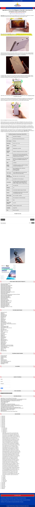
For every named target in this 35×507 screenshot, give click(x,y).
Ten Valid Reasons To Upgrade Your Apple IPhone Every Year (10, 404)
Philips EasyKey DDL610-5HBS (5, 288)
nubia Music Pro (3, 318)
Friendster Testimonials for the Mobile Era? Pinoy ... (10, 461)
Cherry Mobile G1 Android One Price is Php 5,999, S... (10, 460)
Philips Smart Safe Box (4, 298)
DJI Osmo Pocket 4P (4, 355)
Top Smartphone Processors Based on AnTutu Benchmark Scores (11, 407)
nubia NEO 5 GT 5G (4, 315)
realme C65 (2, 328)
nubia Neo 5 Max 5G (4, 312)
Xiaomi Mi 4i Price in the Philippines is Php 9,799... (10, 472)
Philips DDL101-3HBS (4, 301)
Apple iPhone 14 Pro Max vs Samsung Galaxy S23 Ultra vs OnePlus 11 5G (12, 408)
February (4, 480)
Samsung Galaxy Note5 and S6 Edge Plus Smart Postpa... (11, 455)
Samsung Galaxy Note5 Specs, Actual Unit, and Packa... (10, 459)
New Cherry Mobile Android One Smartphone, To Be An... (11, 463)
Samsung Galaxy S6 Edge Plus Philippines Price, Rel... (10, 453)
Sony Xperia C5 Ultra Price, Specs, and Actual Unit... (10, 474)
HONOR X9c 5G (3, 321)
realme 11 (2, 349)
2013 (2, 483)
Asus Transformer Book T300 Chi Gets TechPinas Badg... (11, 452)
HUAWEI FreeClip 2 (4, 357)
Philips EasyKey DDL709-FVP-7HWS (6, 306)
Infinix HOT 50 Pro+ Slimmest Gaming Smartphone (8, 323)
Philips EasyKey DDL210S (5, 304)
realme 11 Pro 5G (3, 348)
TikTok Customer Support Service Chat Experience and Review (10, 400)
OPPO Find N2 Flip (4, 410)
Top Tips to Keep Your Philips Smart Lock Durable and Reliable (10, 294)
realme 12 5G (3, 332)
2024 (2, 418)
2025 (2, 417)
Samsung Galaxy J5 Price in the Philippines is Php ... (10, 462)
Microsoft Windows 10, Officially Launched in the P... (10, 470)
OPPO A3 (2, 325)
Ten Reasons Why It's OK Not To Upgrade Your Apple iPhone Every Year (12, 405)
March (4, 479)
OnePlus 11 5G (3, 341)
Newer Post (3, 219)
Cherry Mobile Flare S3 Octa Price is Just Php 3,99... (10, 456)
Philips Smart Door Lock (4, 299)
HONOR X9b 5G (3, 337)
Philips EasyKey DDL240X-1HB (5, 291)
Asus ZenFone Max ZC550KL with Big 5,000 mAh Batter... (11, 467)
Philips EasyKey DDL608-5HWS (6, 297)
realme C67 (2, 338)
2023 (2, 419)
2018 (2, 424)
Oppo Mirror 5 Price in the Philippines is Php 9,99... (10, 457)
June (3, 476)
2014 (2, 482)
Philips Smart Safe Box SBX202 (5, 290)
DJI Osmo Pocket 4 (3, 356)
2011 (2, 485)
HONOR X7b (3, 335)
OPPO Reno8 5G (3, 343)
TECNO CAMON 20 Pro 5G (5, 347)
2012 (2, 484)
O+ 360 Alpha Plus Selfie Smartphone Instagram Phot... (10, 465)
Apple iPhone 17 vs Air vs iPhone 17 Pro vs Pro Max (9, 398)
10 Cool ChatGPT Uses (4, 402)
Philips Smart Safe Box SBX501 (5, 283)
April (3, 478)
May (3, 477)
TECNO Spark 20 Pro (4, 346)
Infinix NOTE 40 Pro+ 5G (4, 330)
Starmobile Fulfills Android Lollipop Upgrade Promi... (10, 458)
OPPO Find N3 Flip (4, 339)
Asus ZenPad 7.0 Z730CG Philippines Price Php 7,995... (11, 473)
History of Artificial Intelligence (5, 401)
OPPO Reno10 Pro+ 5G (4, 340)
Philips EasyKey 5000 (4, 293)
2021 (2, 421)
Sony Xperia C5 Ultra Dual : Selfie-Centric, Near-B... (10, 471)
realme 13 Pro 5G (3, 324)
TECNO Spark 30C (4, 322)
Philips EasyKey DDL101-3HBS (5, 289)
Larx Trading (2, 307)
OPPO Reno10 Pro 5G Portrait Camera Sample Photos (9, 411)
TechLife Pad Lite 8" (4, 359)
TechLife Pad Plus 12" (4, 360)
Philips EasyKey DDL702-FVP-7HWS (6, 285)
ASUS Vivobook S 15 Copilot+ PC (6, 361)
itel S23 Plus (3, 333)
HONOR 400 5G (3, 319)
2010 (2, 486)
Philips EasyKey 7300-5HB (5, 300)
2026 (2, 416)
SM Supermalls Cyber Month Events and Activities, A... (10, 466)
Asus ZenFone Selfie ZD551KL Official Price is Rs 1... (10, 464)
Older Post (32, 219)
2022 (2, 420)
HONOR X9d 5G (3, 317)
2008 (2, 488)
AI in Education (3, 403)
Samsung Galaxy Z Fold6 (4, 326)
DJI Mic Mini (2, 363)
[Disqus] (17, 235)
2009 (2, 487)
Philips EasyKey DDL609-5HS (5, 292)
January (4, 481)
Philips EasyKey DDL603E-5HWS (6, 302)
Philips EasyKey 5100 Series (5, 303)
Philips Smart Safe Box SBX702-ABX (6, 295)
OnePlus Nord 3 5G (4, 342)
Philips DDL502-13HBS (4, 284)
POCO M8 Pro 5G (3, 316)
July (3, 475)
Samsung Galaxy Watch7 (4, 362)
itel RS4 (2, 331)
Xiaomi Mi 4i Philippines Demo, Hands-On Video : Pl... (10, 468)
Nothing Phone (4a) (4, 314)
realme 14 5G (3, 320)
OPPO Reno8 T (3, 344)
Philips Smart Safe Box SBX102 (5, 286)
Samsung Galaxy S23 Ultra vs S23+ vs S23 (7, 409)
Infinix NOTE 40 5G (4, 329)
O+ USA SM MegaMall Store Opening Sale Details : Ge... (11, 469)
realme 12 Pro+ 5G (3, 334)
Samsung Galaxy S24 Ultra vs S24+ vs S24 (7, 406)
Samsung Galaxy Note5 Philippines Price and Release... (11, 454)
